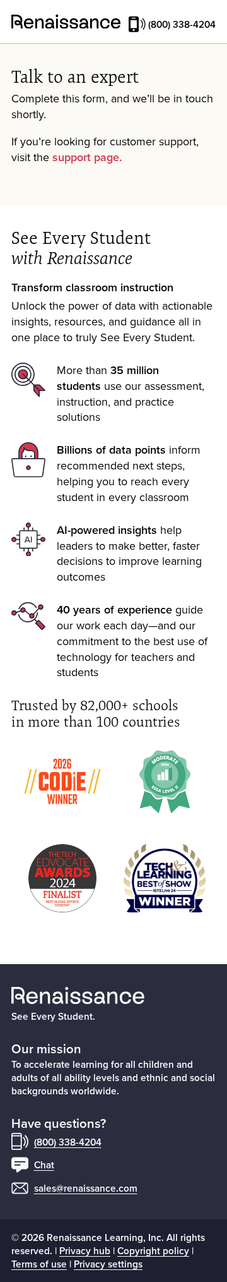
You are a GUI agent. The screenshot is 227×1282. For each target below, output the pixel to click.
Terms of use (39, 1264)
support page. (87, 157)
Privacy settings (108, 1264)
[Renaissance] (65, 22)
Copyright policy (153, 1250)
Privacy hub (84, 1250)
